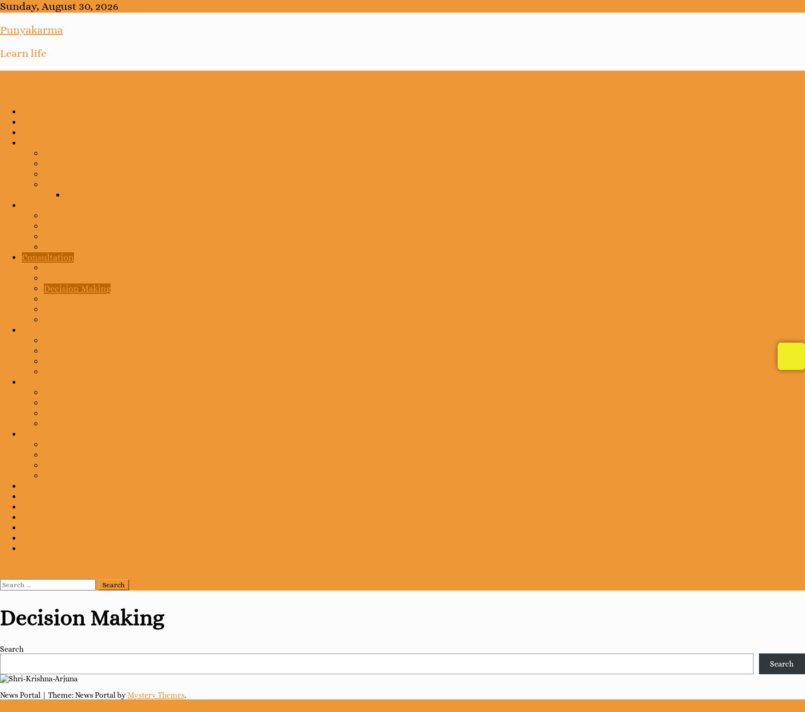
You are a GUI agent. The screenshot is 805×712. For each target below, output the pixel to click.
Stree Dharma (71, 361)
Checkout (40, 538)
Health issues (70, 268)
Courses (38, 143)
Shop (32, 517)
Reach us (40, 548)
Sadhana (60, 476)
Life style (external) (82, 164)
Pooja (55, 444)
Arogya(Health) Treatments (75, 205)
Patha (55, 455)
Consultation (48, 257)
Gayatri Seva (69, 413)
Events (35, 486)
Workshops (44, 496)
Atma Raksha (69, 185)
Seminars (40, 507)
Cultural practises (79, 340)
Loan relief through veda (92, 278)
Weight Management (84, 236)
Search (12, 649)
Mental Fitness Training (113, 195)
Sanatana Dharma (57, 112)
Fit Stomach (67, 247)
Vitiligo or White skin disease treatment (123, 226)
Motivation (66, 320)
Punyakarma (31, 30)
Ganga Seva (66, 403)
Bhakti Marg (68, 153)
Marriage (61, 309)
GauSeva (61, 392)
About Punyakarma (60, 122)
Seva (31, 382)
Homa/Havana (72, 465)
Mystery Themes (156, 695)
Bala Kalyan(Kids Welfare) (95, 351)
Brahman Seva (72, 424)
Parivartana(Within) (84, 174)
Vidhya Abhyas (51, 330)
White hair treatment (86, 216)
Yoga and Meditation (62, 133)
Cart (30, 528)
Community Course (83, 372)
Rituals (36, 434)
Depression (66, 299)
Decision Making (77, 288)
